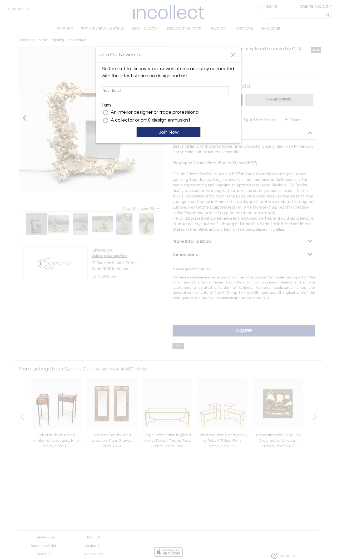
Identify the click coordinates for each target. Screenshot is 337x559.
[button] (232, 54)
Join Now (169, 132)
